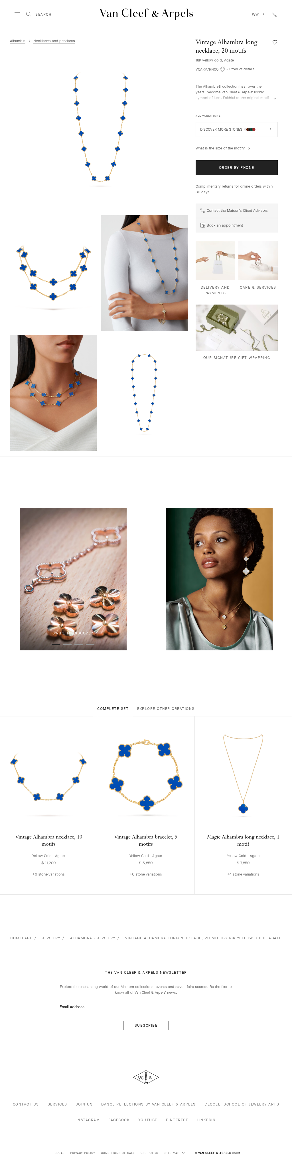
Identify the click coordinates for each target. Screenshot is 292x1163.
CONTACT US (26, 1104)
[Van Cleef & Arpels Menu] (17, 14)
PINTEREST (177, 1119)
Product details (242, 69)
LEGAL (59, 1153)
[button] (100, 127)
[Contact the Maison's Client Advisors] (275, 14)
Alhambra (17, 40)
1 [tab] (56, 644)
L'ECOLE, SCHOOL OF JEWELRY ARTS (241, 1104)
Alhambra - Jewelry (92, 938)
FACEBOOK (119, 1119)
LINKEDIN (206, 1119)
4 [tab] (90, 644)
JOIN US (84, 1104)
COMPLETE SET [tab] (113, 708)
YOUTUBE (147, 1119)
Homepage (21, 938)
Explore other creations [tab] (166, 708)
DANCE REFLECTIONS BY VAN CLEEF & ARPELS (148, 1104)
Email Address (72, 1007)
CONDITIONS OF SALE (118, 1153)
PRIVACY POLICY (82, 1153)
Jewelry (51, 938)
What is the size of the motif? (220, 148)
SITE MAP (173, 1153)
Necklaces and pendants (54, 40)
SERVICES (57, 1104)
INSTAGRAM (88, 1119)
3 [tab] (78, 644)
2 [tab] (67, 644)
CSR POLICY (150, 1153)
